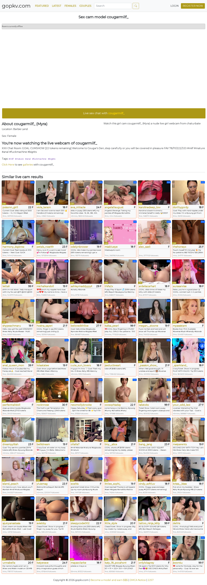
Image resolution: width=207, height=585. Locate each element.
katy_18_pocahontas (115, 562)
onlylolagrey (146, 562)
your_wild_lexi (181, 404)
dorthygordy (181, 207)
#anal (28, 159)
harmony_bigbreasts (13, 246)
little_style (111, 523)
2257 (151, 580)
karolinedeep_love (149, 207)
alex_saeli (144, 246)
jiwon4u (178, 562)
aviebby (41, 523)
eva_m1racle (78, 207)
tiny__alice (111, 444)
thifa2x (109, 286)
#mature (19, 159)
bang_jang (145, 444)
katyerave (42, 562)
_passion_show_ (148, 365)
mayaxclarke (78, 562)
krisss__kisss (180, 483)
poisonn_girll (10, 207)
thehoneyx (179, 246)
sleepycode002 (80, 523)
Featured (42, 5)
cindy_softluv (147, 483)
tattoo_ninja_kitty (149, 523)
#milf (11, 159)
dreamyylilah (10, 444)
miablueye (111, 246)
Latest (56, 5)
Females (70, 5)
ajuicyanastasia (11, 523)
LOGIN (174, 5)
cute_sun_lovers (81, 365)
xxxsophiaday (113, 404)
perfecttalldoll (11, 404)
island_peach (10, 483)
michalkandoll (45, 286)
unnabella (9, 562)
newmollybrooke (81, 404)
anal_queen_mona (13, 365)
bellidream (43, 444)
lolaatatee (43, 365)
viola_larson (44, 207)
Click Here (8, 164)
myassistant (180, 325)
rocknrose (43, 404)
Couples (85, 5)
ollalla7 (75, 444)
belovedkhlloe (79, 325)
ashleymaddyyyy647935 (81, 286)
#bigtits (51, 159)
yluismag (42, 483)
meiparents (180, 444)
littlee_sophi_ (113, 483)
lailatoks (144, 404)
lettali (6, 286)
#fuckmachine (39, 159)
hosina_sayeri (44, 325)
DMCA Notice (138, 580)
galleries (28, 164)
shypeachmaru (12, 325)
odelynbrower (79, 246)
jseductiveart (113, 365)
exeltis (74, 483)
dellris (176, 523)
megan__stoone (148, 325)
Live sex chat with (104, 113)
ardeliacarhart (147, 286)
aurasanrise (180, 286)
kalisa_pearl (112, 325)
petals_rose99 (45, 246)
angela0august (114, 207)
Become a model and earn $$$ (109, 580)
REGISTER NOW (193, 5)
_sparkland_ (180, 365)
